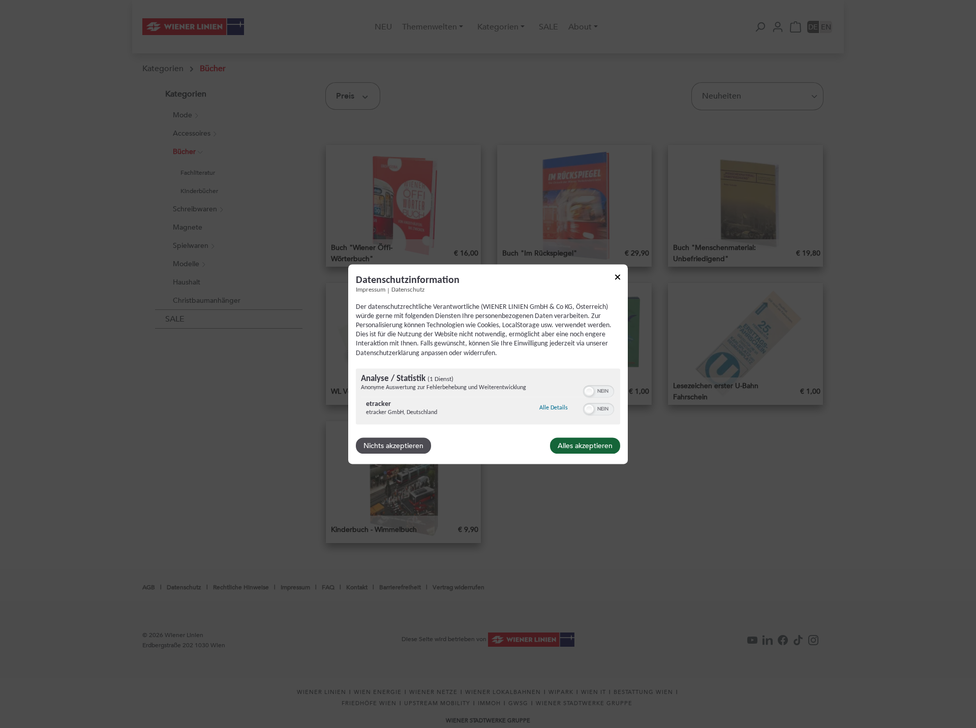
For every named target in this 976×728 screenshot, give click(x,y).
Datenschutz (407, 290)
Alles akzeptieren (585, 445)
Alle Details (553, 407)
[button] (589, 391)
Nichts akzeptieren (393, 445)
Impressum (370, 290)
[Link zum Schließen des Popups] (617, 278)
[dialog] (488, 364)
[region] (488, 397)
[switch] (598, 390)
